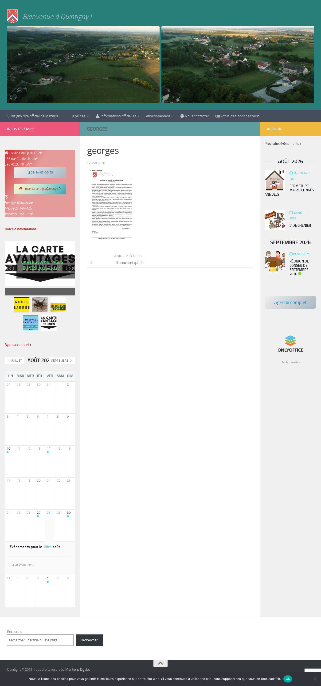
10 (8, 449)
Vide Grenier (300, 225)
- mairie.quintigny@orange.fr (41, 188)
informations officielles (118, 116)
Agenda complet (290, 302)
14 (49, 449)
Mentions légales (77, 669)
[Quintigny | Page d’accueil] (12, 16)
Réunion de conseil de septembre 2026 (299, 267)
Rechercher (15, 632)
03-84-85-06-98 (41, 172)
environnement (158, 116)
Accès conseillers (291, 362)
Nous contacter (197, 116)
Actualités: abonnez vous (239, 116)
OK (288, 679)
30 (69, 513)
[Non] (315, 679)
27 (39, 513)
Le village (77, 116)
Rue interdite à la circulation (41, 272)
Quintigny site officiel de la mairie (33, 116)
